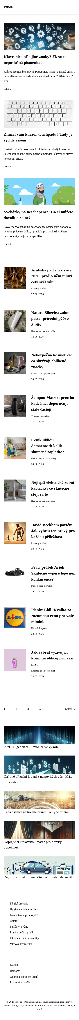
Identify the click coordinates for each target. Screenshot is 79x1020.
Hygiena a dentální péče (43, 331)
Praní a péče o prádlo (41, 586)
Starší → (70, 708)
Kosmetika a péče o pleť (43, 373)
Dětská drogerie (39, 628)
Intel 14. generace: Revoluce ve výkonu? (32, 747)
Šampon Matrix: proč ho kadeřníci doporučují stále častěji (52, 403)
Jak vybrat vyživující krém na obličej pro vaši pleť (52, 658)
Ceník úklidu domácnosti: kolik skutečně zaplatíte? (47, 446)
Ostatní (7, 89)
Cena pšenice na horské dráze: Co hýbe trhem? (36, 812)
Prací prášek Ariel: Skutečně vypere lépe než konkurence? (53, 573)
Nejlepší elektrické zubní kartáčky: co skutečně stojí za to (52, 488)
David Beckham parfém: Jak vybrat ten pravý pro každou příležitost (53, 531)
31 (53, 708)
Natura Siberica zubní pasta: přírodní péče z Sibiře (50, 318)
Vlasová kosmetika (40, 416)
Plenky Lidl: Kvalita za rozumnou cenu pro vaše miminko (52, 616)
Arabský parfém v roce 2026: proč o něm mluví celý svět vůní (51, 276)
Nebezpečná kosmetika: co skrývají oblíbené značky (51, 361)
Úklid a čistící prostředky (43, 458)
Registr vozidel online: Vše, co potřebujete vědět (38, 877)
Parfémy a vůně (38, 288)
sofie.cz (8, 6)
